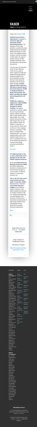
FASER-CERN (21, 34)
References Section (19, 413)
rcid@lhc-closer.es (15, 419)
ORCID (10, 350)
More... (12, 210)
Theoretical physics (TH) (19, 292)
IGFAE (10, 338)
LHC (25, 274)
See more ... (13, 149)
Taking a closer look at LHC (9, 1)
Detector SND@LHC (26, 313)
